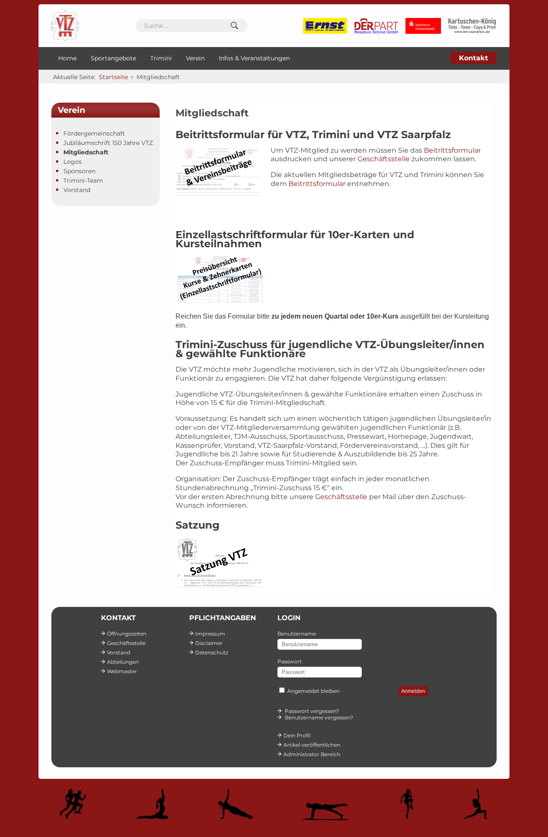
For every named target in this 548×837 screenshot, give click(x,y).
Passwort (289, 661)
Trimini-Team (83, 180)
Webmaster (122, 671)
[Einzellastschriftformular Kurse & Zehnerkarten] (220, 300)
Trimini (161, 58)
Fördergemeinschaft (94, 133)
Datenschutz (211, 652)
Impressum (210, 633)
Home (67, 58)
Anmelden (413, 691)
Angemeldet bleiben (313, 691)
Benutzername (296, 633)
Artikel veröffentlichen (311, 745)
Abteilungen (123, 662)
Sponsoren (79, 171)
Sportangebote (113, 58)
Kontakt (473, 58)
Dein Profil (296, 735)
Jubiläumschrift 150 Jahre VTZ (108, 143)
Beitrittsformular (452, 150)
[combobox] (191, 25)
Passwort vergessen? (312, 711)
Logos (72, 162)
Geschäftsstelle (383, 159)
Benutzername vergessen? (319, 717)
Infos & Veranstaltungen (254, 58)
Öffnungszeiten (126, 633)
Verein (195, 58)
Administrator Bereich (311, 754)
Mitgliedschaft (85, 152)
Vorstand (76, 190)
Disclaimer (209, 643)
